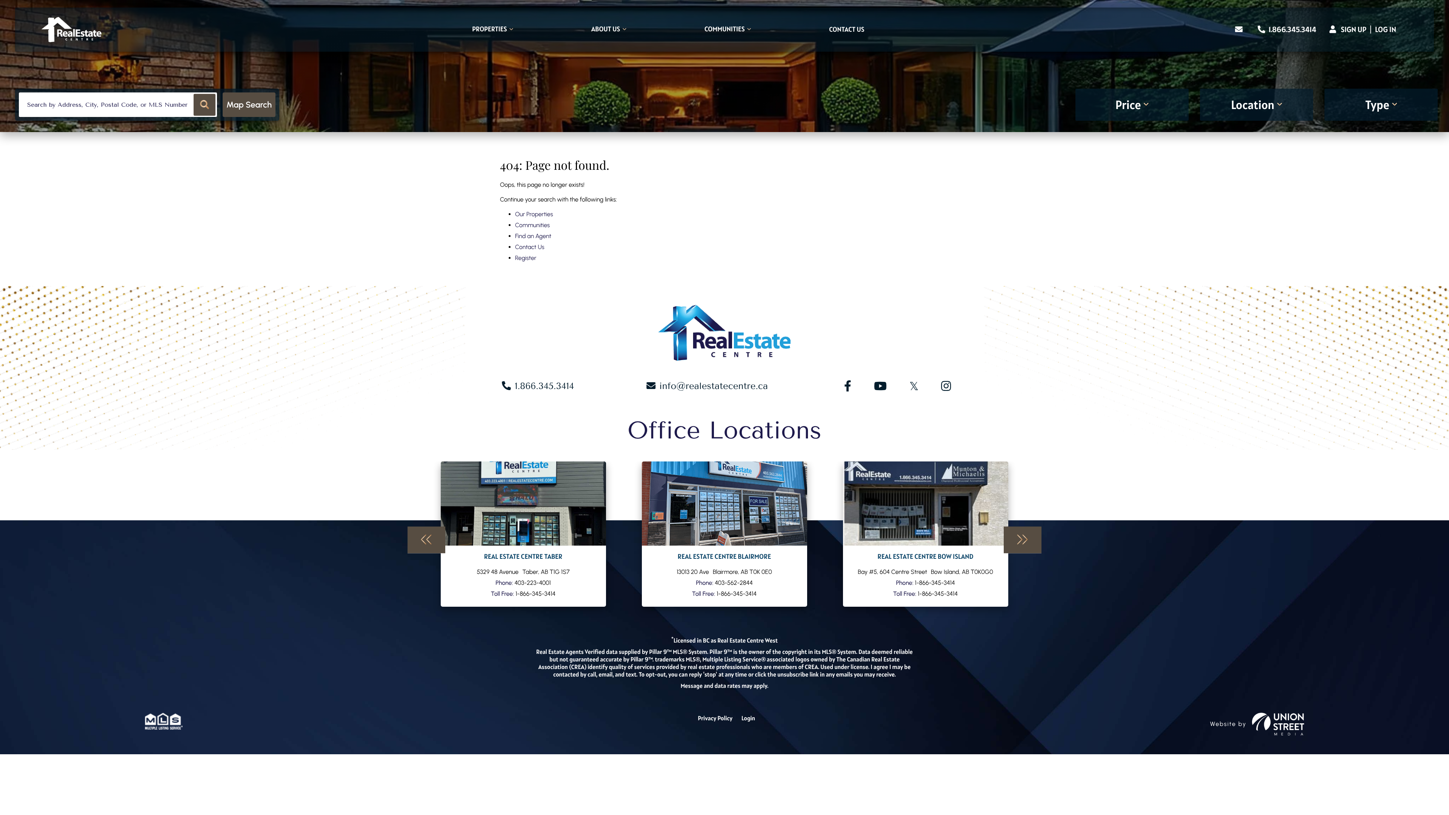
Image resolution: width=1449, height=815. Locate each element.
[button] (205, 105)
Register (525, 257)
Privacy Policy (715, 718)
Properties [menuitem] (489, 30)
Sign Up (1353, 29)
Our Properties (534, 214)
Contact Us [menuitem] (846, 30)
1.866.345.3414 (1291, 29)
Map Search (249, 105)
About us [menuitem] (605, 30)
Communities (532, 225)
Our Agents (523, 534)
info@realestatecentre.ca (713, 386)
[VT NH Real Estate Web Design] (1278, 724)
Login (748, 718)
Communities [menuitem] (725, 30)
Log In (1385, 29)
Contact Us (530, 247)
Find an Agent (533, 236)
